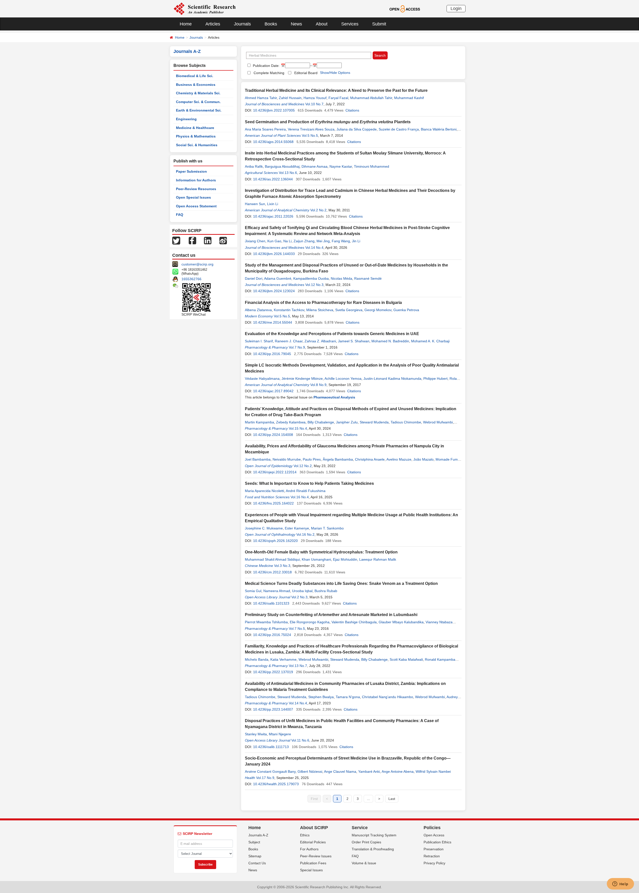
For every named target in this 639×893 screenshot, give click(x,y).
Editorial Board (306, 73)
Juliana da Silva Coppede (356, 129)
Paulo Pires (312, 459)
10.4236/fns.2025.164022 (273, 503)
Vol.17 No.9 (265, 778)
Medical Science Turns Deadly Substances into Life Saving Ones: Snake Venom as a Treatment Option (341, 583)
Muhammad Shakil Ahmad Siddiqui (272, 559)
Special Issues (311, 870)
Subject (254, 842)
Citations (352, 110)
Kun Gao (274, 241)
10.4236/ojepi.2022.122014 (275, 472)
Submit (379, 23)
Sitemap (254, 856)
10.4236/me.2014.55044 (272, 322)
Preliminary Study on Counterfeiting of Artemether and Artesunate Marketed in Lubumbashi (331, 615)
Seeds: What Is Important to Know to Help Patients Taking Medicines (309, 483)
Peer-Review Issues (315, 856)
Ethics (305, 835)
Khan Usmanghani (316, 559)
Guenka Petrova (406, 310)
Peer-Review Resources (196, 189)
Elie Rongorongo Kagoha (309, 622)
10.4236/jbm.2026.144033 (274, 254)
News (296, 23)
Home (186, 23)
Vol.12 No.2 (303, 466)
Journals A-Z (258, 835)
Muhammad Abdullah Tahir (371, 98)
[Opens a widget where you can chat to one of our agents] (620, 884)
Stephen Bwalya (321, 697)
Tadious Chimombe (406, 422)
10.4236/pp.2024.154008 (273, 435)
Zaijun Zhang (304, 241)
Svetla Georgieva (348, 310)
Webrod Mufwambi (438, 422)
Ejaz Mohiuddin (345, 559)
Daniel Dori (253, 278)
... (368, 799)
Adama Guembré (277, 278)
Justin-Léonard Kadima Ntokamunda (392, 379)
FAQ (179, 215)
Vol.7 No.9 (297, 347)
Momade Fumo (448, 459)
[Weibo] (223, 240)
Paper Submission (191, 171)
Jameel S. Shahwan (353, 341)
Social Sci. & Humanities (196, 145)
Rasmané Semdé (368, 278)
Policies (432, 827)
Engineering (186, 119)
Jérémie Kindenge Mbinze (302, 379)
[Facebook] (192, 240)
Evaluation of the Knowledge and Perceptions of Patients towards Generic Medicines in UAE (332, 334)
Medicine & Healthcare (195, 128)
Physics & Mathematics (196, 136)
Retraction (432, 856)
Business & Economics (195, 85)
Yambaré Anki (369, 771)
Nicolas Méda (341, 278)
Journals (242, 23)
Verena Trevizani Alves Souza (311, 129)
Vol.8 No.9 (318, 385)
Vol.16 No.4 (300, 497)
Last (391, 799)
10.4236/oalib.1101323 (271, 603)
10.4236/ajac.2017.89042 (273, 391)
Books (271, 23)
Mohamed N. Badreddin (390, 341)
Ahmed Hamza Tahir (261, 98)
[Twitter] (176, 240)
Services (349, 23)
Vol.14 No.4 (314, 248)
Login (456, 8)
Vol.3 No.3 (282, 566)
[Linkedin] (207, 240)
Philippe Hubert (435, 379)
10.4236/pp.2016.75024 (272, 635)
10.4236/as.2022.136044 (273, 179)
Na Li (287, 241)
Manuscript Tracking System (374, 835)
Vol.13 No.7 (298, 666)
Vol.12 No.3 (314, 285)
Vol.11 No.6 (300, 740)
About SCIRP (314, 827)
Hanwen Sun (255, 204)
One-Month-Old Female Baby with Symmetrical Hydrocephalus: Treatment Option (321, 552)
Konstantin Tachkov (289, 310)
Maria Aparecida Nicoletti (264, 491)
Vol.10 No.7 (314, 104)
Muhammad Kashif (409, 98)
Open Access (434, 835)
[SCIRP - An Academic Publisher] (204, 8)
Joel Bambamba (258, 459)
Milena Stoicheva (319, 310)
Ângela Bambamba (338, 459)
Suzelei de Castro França (399, 129)
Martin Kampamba (259, 422)
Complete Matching (269, 73)
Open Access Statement (196, 206)
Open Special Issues (193, 197)
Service (360, 827)
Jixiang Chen (255, 241)
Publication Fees (313, 863)
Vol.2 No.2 (318, 210)
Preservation (434, 849)
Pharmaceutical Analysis (334, 397)
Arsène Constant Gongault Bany (270, 771)
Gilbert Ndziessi (310, 771)
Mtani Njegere (280, 734)
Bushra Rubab (326, 591)
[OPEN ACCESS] (404, 8)
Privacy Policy (434, 863)
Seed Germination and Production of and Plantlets (328, 122)
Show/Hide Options (335, 73)
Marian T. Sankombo (327, 528)
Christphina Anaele (370, 459)
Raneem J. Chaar (289, 341)
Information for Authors (196, 180)
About (321, 23)
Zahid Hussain (290, 98)
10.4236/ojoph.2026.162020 (275, 541)
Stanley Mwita (256, 734)
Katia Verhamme (283, 659)
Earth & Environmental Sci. (198, 110)
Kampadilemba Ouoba (311, 278)
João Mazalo (423, 459)
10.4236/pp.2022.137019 (273, 672)
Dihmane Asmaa (314, 166)
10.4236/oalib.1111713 (271, 747)
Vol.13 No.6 (288, 173)
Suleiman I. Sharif (259, 341)
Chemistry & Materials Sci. (198, 93)
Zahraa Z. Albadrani (320, 341)
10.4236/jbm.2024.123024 (274, 291)
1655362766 (191, 279)
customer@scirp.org (197, 264)
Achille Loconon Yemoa (342, 379)
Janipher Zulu (347, 422)
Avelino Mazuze (398, 459)
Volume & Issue (364, 863)
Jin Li (356, 241)
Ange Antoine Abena (398, 771)
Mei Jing (323, 241)
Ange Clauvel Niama (340, 771)
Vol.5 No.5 (310, 135)
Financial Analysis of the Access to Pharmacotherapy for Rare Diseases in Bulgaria (323, 302)
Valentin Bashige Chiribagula (354, 622)
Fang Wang (341, 241)
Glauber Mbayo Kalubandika (401, 622)
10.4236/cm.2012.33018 (272, 572)
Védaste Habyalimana (262, 379)
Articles (212, 23)
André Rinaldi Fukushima (305, 491)
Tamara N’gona (348, 697)
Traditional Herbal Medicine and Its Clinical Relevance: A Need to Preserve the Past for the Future (336, 90)
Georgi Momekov (377, 310)
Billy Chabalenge (321, 422)
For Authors (309, 849)
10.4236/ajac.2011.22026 (273, 216)
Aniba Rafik (254, 166)
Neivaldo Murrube (287, 459)
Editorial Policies (313, 842)
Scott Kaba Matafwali (406, 659)
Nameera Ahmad (276, 591)
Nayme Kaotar (340, 166)
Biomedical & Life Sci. (194, 76)
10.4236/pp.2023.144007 (273, 709)
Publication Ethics (437, 842)
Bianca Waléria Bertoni (439, 129)
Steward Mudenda (374, 422)
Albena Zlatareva (258, 310)
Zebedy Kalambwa (291, 422)
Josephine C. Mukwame (264, 528)
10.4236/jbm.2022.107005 (274, 110)
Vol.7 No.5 (297, 629)
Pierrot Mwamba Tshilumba (266, 622)
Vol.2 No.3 (299, 597)
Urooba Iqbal (302, 591)
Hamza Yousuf (315, 98)
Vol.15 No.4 (298, 428)
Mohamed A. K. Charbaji (430, 341)
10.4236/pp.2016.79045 (272, 354)
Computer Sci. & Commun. (198, 102)
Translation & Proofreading (373, 849)
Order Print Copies (366, 842)
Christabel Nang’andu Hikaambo (387, 697)
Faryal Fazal (338, 98)
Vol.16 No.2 (305, 534)
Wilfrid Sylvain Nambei (433, 771)
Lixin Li (272, 204)
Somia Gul (253, 591)
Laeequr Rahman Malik (377, 559)
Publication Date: (266, 66)
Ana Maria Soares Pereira (265, 129)
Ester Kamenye (297, 528)
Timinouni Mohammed (371, 166)
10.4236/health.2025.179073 (276, 784)
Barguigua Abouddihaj (282, 166)
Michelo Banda (256, 659)
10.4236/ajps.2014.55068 (273, 142)
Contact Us (257, 863)
